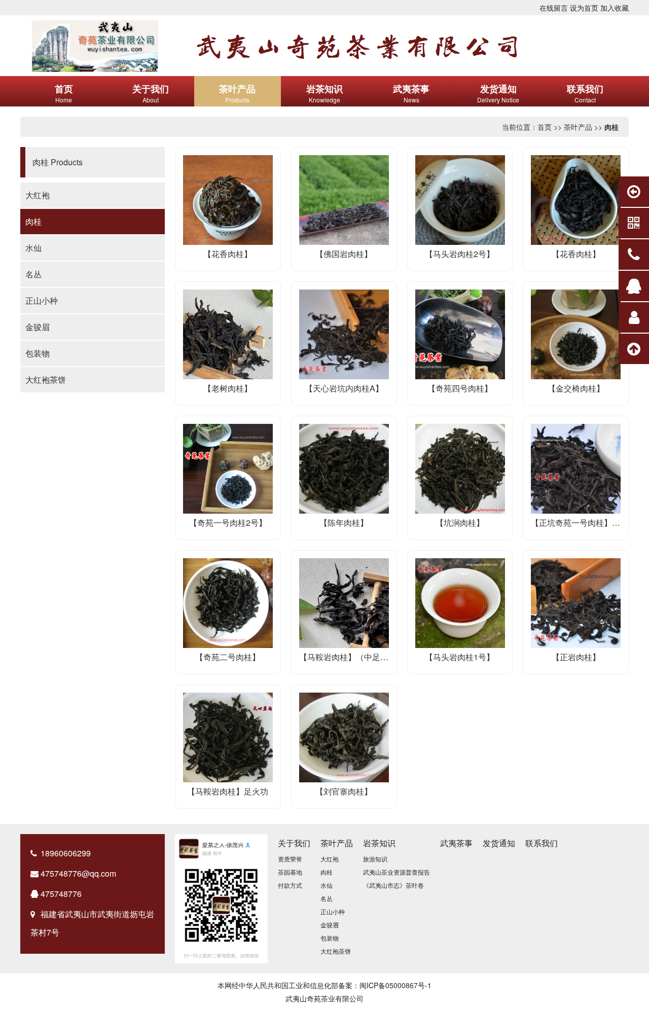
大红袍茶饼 (45, 379)
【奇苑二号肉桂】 (227, 657)
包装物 (37, 353)
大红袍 (37, 195)
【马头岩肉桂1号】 (459, 657)
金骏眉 (37, 327)
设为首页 (584, 8)
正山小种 (41, 300)
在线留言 (553, 8)
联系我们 (541, 843)
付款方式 (290, 885)
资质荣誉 (290, 858)
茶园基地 (290, 872)
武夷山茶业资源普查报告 (396, 872)
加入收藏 (614, 8)
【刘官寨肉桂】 (343, 791)
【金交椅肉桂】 (576, 388)
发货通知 (499, 843)
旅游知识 (375, 858)
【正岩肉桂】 (576, 657)
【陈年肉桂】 (343, 522)
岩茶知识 (379, 843)
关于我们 (294, 843)
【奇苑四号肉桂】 (459, 388)
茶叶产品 (578, 127)
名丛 (33, 274)
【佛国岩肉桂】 (343, 254)
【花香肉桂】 (227, 254)
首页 (544, 127)
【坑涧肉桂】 (460, 522)
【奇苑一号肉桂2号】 (228, 522)
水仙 (33, 248)
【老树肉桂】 (227, 388)
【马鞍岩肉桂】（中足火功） (352, 657)
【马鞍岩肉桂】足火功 (227, 791)
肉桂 (611, 127)
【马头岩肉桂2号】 (459, 254)
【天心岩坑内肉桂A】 (344, 388)
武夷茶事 (456, 843)
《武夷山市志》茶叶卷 (393, 885)
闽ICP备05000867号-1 (395, 985)
